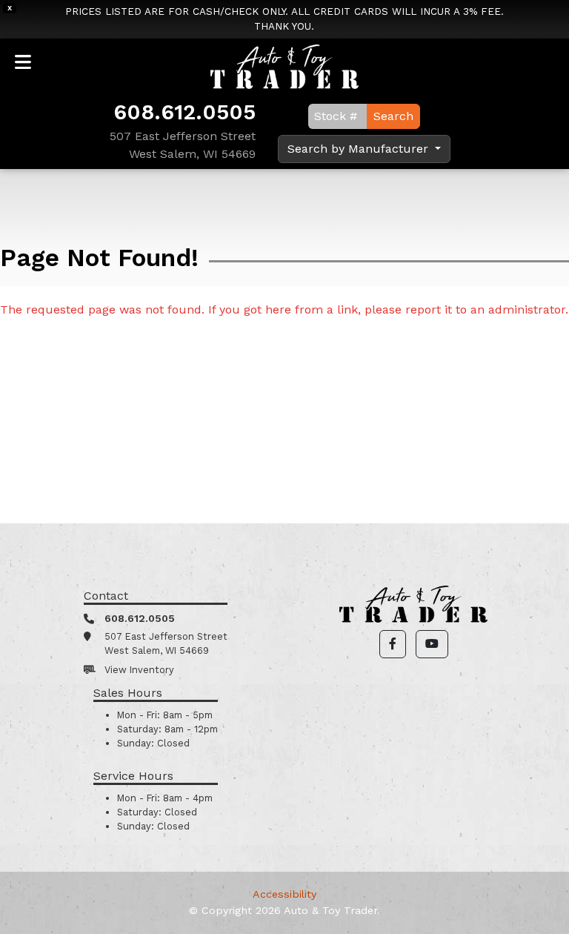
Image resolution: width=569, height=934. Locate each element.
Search (393, 116)
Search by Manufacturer (359, 149)
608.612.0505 (184, 112)
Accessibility (284, 894)
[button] (392, 644)
